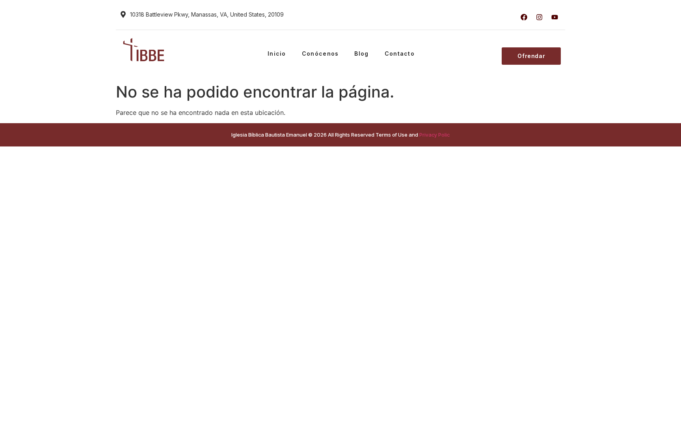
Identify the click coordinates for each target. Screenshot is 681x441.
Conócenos (320, 53)
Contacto (400, 53)
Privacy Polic (434, 134)
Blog (361, 53)
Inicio (277, 53)
